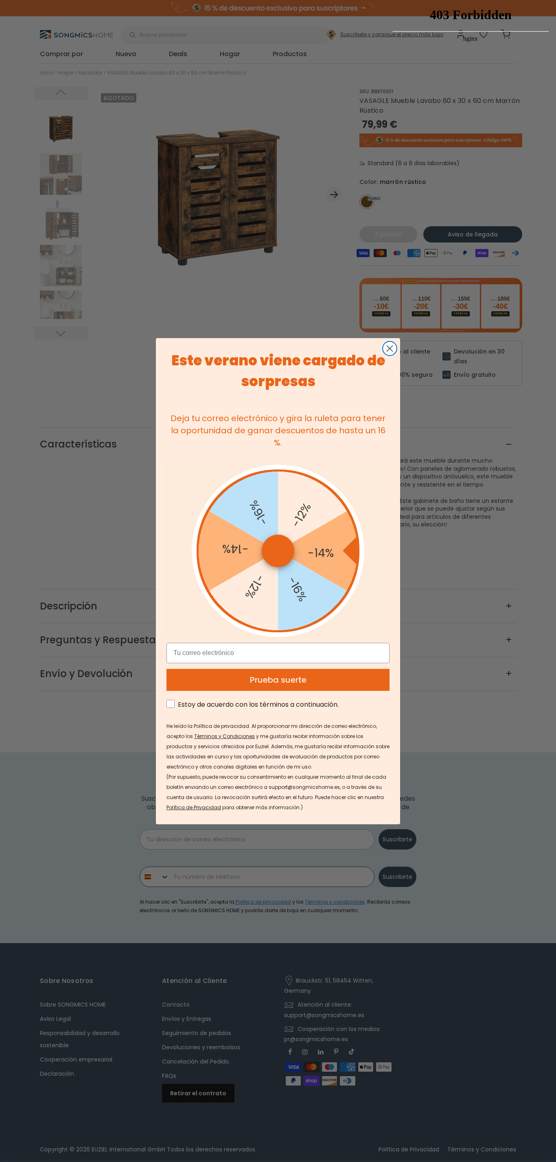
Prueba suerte (278, 680)
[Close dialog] (390, 348)
